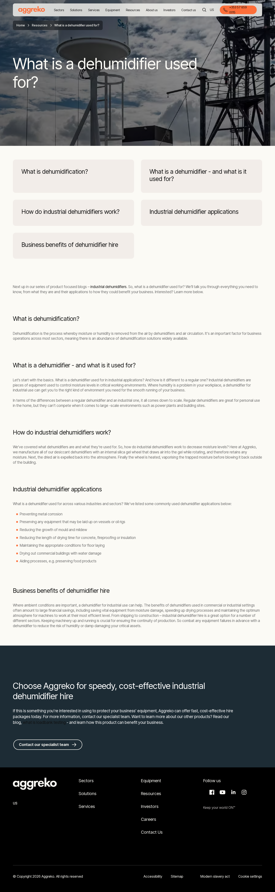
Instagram (243, 792)
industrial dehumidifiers (108, 287)
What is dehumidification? (54, 171)
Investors (150, 806)
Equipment (151, 780)
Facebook (211, 792)
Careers (148, 819)
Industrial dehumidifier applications (194, 211)
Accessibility (153, 876)
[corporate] (31, 9)
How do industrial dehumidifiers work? (70, 211)
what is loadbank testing (44, 722)
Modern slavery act (215, 876)
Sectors (86, 780)
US (212, 10)
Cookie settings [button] (250, 876)
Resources (39, 25)
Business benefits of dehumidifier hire (69, 244)
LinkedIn (232, 792)
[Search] (204, 10)
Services (87, 806)
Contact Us (152, 832)
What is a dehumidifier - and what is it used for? (198, 175)
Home (20, 25)
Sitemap (177, 876)
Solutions (87, 793)
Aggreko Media (222, 792)
